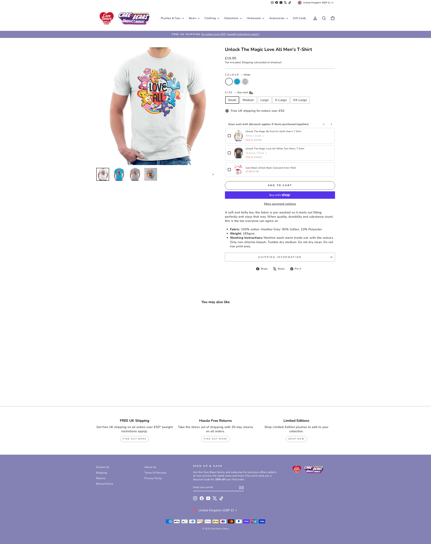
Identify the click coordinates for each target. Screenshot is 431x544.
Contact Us (102, 467)
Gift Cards (299, 18)
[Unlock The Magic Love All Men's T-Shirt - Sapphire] (124, 386)
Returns (100, 478)
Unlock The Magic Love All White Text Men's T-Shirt (275, 148)
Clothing (210, 18)
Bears (193, 18)
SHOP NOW (296, 438)
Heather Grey (245, 81)
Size (237, 92)
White (229, 81)
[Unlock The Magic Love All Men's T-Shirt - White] (120, 386)
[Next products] (331, 124)
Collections (231, 18)
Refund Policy (104, 484)
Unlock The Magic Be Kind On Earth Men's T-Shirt (273, 131)
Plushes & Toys (171, 18)
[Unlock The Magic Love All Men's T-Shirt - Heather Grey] (129, 386)
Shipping (247, 62)
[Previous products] (324, 124)
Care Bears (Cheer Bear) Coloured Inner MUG (271, 167)
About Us (150, 467)
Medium (248, 100)
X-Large (281, 100)
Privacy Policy (153, 478)
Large (264, 100)
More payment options (280, 204)
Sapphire (237, 81)
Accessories (277, 18)
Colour (237, 74)
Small (232, 100)
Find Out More (134, 438)
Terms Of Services (155, 472)
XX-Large (300, 100)
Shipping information (280, 257)
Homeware (254, 18)
